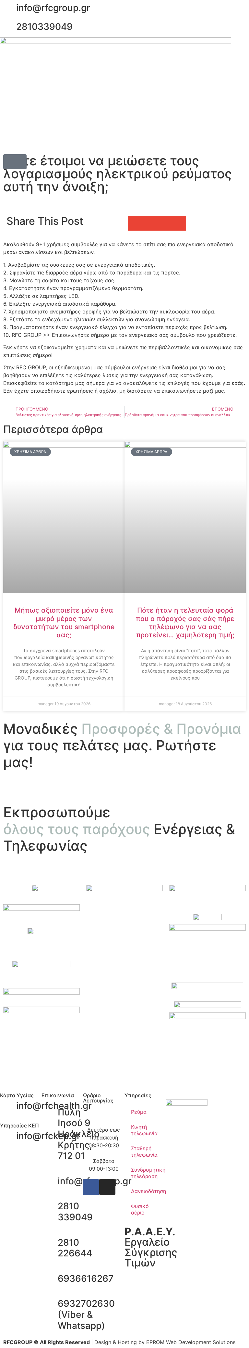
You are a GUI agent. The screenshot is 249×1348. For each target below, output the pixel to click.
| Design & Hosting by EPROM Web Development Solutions (119, 1342)
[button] (15, 161)
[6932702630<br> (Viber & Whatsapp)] (50, 1304)
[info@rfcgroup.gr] (8, 8)
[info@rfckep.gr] (8, 1136)
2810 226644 (75, 1248)
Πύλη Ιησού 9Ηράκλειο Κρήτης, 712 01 (79, 1134)
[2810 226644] (50, 1243)
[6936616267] (50, 1279)
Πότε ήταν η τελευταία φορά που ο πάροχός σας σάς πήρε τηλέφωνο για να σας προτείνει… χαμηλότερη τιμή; (185, 622)
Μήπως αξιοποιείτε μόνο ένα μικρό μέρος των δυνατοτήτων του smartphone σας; (63, 622)
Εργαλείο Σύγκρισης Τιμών (150, 1247)
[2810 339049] (50, 1206)
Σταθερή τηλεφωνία (144, 1151)
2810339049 (44, 26)
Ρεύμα (139, 1112)
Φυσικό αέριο (140, 1209)
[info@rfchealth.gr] (8, 1106)
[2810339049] (8, 27)
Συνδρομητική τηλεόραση (148, 1172)
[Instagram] (107, 1187)
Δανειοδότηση (148, 1191)
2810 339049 (75, 1212)
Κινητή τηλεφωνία (144, 1130)
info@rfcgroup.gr (53, 7)
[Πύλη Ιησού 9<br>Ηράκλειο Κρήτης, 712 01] (50, 1112)
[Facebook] (91, 1187)
